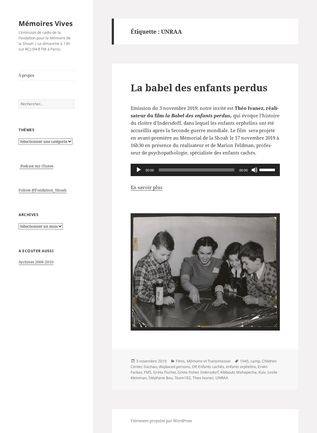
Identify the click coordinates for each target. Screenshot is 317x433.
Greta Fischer (164, 372)
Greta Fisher (188, 372)
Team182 (183, 377)
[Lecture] (139, 170)
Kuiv (262, 372)
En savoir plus (147, 187)
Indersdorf (209, 372)
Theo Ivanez (203, 377)
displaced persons (174, 366)
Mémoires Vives (46, 23)
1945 (244, 361)
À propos (26, 75)
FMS (147, 372)
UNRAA (221, 377)
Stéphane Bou (161, 377)
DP (194, 366)
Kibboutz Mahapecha (238, 372)
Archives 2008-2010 (36, 262)
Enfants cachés (211, 366)
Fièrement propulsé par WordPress (161, 420)
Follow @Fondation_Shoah (43, 190)
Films (180, 361)
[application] (205, 170)
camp (255, 361)
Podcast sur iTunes (36, 166)
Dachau (150, 366)
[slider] (268, 169)
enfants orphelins (241, 366)
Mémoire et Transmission (209, 361)
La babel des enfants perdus (199, 87)
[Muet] (254, 170)
